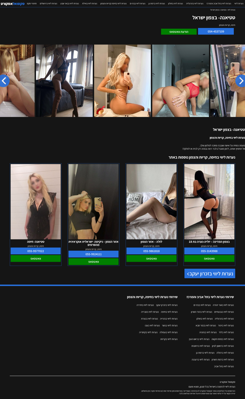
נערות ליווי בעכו (152, 325)
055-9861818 (151, 251)
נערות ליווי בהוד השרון (201, 311)
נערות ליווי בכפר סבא (206, 325)
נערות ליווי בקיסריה (148, 332)
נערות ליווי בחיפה (169, 311)
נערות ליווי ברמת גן (156, 3)
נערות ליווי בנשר (170, 325)
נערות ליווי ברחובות (200, 345)
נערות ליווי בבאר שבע (69, 3)
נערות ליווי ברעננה (201, 359)
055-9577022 (35, 251)
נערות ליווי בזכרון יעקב (211, 273)
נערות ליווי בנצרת (149, 318)
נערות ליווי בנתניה (208, 332)
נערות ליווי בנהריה (169, 318)
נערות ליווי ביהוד (226, 325)
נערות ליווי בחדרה (145, 305)
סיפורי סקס (32, 3)
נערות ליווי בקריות (169, 339)
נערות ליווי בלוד (226, 332)
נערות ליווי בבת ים (137, 3)
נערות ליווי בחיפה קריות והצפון (113, 3)
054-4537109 (216, 31)
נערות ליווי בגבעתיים (224, 311)
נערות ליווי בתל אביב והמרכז (219, 3)
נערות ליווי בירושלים (48, 3)
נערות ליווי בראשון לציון (223, 345)
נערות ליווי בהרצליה (194, 3)
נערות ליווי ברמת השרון (223, 359)
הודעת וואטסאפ (178, 32)
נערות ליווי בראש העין (199, 339)
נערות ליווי (238, 3)
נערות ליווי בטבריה (150, 311)
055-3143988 (209, 251)
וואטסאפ (209, 258)
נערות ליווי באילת (89, 3)
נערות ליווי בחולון (175, 3)
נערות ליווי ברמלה (225, 352)
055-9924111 (93, 254)
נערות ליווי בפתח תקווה (223, 339)
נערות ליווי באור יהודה (223, 305)
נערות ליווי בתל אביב (224, 366)
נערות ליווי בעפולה (169, 332)
